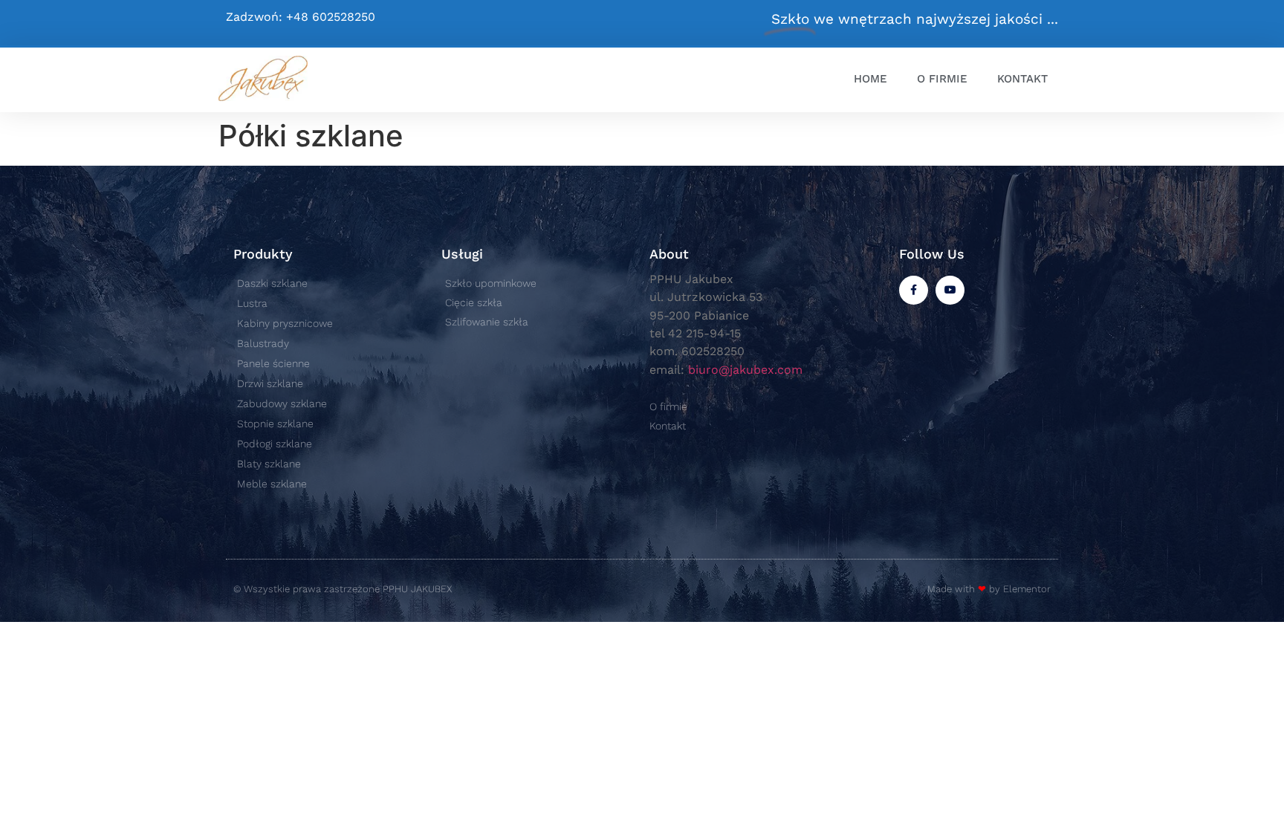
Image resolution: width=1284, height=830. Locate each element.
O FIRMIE (942, 78)
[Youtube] (950, 290)
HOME (870, 78)
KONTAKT (1022, 78)
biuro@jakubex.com (745, 370)
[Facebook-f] (913, 290)
